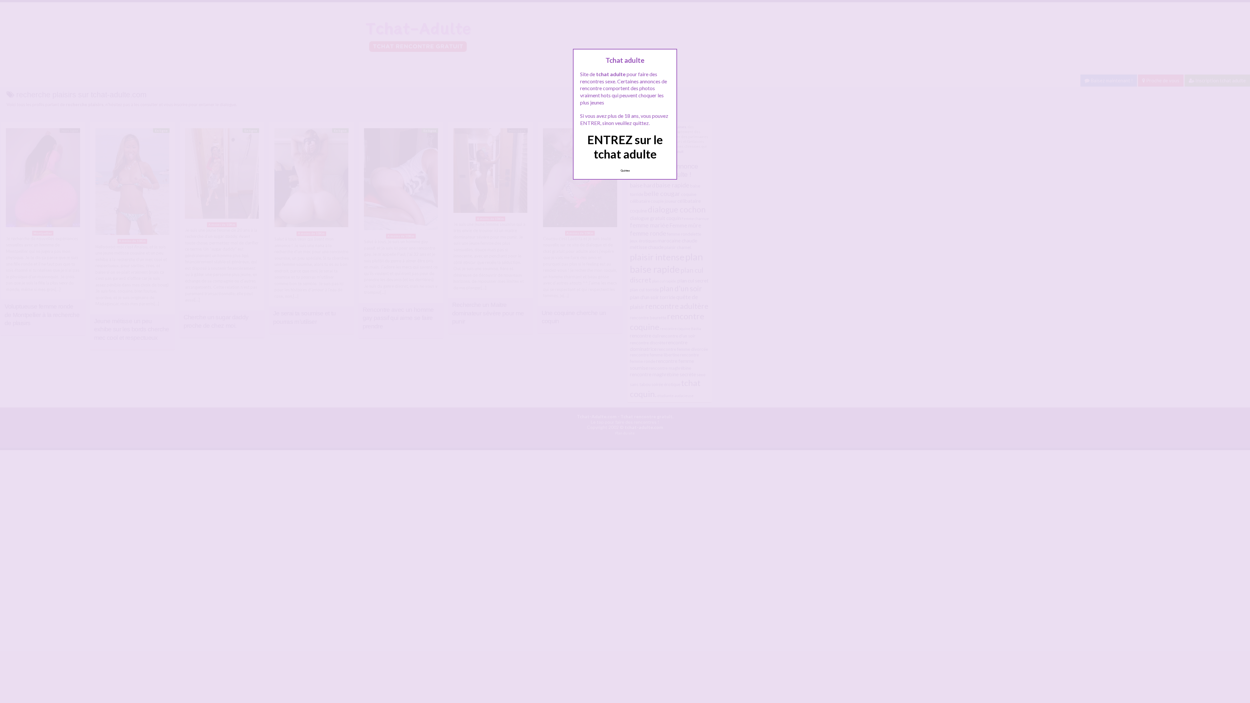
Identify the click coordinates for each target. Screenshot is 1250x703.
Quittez (625, 170)
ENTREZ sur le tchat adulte (625, 146)
